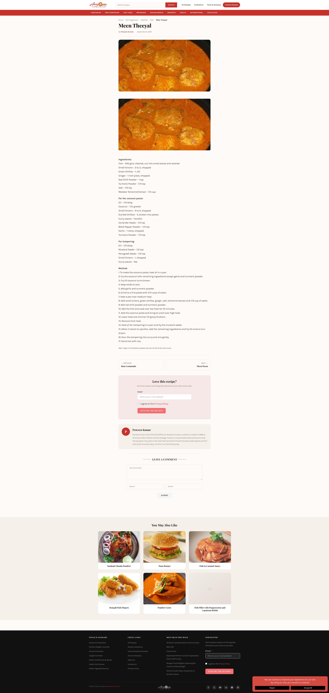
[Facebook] (208, 687)
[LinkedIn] (226, 687)
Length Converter (96, 655)
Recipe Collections (135, 647)
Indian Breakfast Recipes (138, 651)
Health (183, 12)
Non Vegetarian (112, 12)
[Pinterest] (238, 687)
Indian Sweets (156, 12)
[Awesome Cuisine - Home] (100, 5)
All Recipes (186, 5)
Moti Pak (170, 647)
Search (171, 5)
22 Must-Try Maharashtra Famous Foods (183, 643)
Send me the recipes (151, 410)
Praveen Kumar (127, 32)
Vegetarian (96, 12)
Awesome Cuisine (114, 686)
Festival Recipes (231, 5)
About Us (131, 660)
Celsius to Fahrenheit (97, 643)
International (196, 12)
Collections (198, 5)
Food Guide (212, 12)
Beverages (141, 12)
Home (120, 20)
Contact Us (132, 664)
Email (140, 392)
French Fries (171, 651)
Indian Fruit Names (96, 664)
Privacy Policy (161, 403)
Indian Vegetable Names (99, 668)
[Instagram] (232, 687)
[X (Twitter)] (214, 687)
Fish (151, 20)
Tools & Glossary (214, 5)
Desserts (171, 12)
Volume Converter (96, 651)
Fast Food (127, 12)
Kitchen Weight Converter (99, 647)
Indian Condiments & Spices (100, 660)
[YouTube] (220, 687)
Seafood (144, 20)
